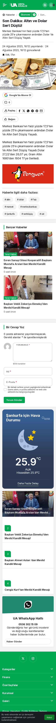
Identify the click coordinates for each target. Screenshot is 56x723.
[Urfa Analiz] (19, 4)
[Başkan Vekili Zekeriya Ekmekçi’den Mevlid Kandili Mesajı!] (28, 294)
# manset (9, 206)
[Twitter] (23, 658)
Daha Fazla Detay (28, 483)
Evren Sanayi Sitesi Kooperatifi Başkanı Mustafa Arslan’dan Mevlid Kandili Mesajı (26, 512)
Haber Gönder (14, 641)
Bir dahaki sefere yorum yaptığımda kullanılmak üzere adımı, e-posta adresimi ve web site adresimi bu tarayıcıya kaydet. (29, 389)
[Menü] (4, 4)
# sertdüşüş (27, 214)
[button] (44, 4)
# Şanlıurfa (10, 214)
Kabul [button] (49, 717)
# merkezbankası (28, 206)
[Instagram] (33, 658)
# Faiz (34, 199)
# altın (7, 199)
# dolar (20, 199)
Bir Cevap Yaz (15, 327)
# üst (42, 214)
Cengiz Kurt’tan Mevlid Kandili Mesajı (27, 589)
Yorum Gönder (14, 400)
